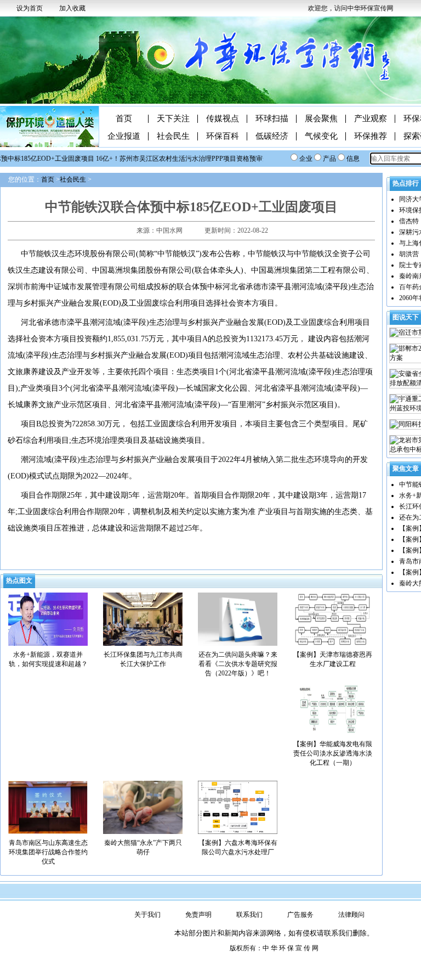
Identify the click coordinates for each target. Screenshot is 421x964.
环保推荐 (370, 136)
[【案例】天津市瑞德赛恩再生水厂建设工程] (332, 618)
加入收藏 (72, 8)
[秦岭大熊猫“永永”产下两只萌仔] (143, 806)
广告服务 (300, 914)
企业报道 (123, 136)
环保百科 (222, 136)
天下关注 (173, 119)
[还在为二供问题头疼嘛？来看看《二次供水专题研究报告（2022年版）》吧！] (237, 618)
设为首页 (29, 8)
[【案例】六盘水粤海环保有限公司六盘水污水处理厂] (237, 806)
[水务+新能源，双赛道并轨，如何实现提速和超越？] (48, 618)
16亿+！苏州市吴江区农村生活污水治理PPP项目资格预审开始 (180, 158)
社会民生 (173, 136)
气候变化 (321, 136)
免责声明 (198, 914)
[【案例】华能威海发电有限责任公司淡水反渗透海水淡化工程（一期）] (332, 708)
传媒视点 (222, 119)
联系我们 (249, 914)
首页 (124, 119)
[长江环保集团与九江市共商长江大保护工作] (143, 618)
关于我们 (147, 914)
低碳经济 (271, 136)
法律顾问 (351, 914)
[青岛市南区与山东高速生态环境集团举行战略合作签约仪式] (48, 806)
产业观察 (370, 119)
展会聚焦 (321, 119)
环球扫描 (271, 119)
